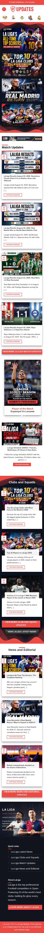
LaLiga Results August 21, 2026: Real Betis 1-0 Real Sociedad (22, 279)
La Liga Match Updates (23, 863)
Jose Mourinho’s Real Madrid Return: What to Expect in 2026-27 (21, 721)
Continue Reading (13, 195)
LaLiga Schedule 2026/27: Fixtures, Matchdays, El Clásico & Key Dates (22, 449)
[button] (4, 9)
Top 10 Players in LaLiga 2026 (19, 553)
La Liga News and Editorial (25, 868)
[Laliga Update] (22, 9)
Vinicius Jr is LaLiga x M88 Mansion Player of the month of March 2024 (22, 597)
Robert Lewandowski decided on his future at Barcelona (20, 766)
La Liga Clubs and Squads (25, 857)
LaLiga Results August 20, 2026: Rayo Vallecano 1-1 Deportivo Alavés (20, 329)
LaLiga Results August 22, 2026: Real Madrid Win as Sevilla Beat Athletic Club (20, 229)
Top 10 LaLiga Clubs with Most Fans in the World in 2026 (20, 509)
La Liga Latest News (22, 851)
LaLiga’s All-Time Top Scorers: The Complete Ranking (21, 676)
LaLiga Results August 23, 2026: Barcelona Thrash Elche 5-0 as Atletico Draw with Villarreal (22, 178)
